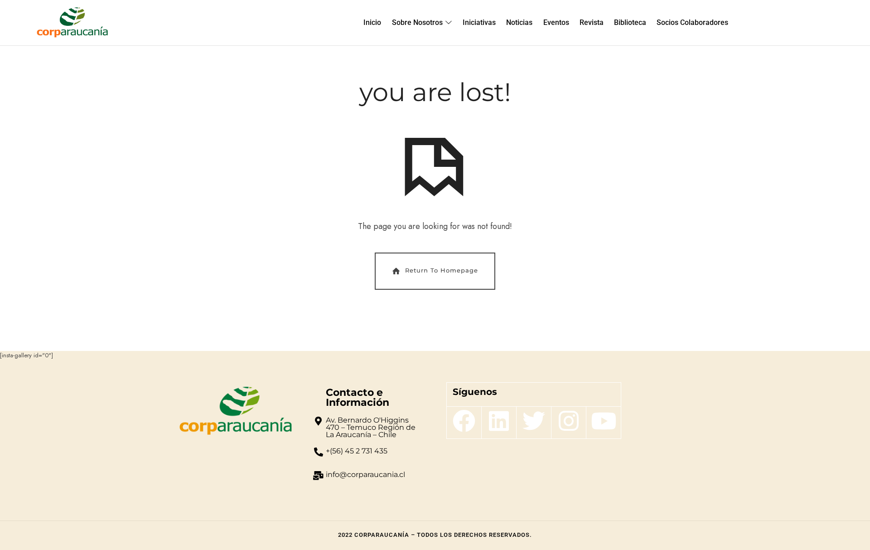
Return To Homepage (441, 270)
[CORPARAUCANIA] (72, 22)
